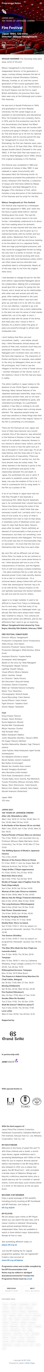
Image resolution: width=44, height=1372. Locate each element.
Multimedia (31, 1341)
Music (20, 1315)
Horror (34, 1304)
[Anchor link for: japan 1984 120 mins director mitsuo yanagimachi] (38, 36)
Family (30, 1330)
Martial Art (20, 1341)
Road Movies (15, 1330)
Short (26, 1334)
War (10, 1319)
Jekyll (21, 1363)
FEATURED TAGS (8, 1299)
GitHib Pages (30, 1363)
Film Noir (14, 1323)
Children (23, 1323)
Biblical (5, 1337)
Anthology (35, 1334)
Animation (29, 1308)
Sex (31, 1345)
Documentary (24, 1304)
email (29, 1279)
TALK (38, 1345)
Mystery (32, 1323)
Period (13, 1308)
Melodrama (14, 1326)
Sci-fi (25, 1345)
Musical (12, 1315)
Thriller (5, 1308)
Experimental (33, 1311)
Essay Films (18, 1334)
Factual (5, 1341)
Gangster (38, 1326)
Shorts (17, 1319)
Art (24, 1330)
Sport (30, 1326)
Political (17, 1345)
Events (5, 1330)
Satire (5, 1326)
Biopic (35, 1319)
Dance (22, 1337)
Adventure (36, 1315)
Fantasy (22, 1311)
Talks (5, 1315)
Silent (23, 1326)
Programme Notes (11, 3)
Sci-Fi (15, 1311)
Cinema (13, 1337)
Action (28, 1315)
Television (26, 1319)
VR (4, 1348)
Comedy (13, 1304)
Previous (11, 1289)
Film (12, 1341)
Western (5, 1323)
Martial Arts (7, 1334)
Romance (6, 1311)
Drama (5, 1304)
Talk (4, 1319)
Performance (7, 1345)
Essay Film (30, 1337)
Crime (20, 1308)
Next (32, 1289)
